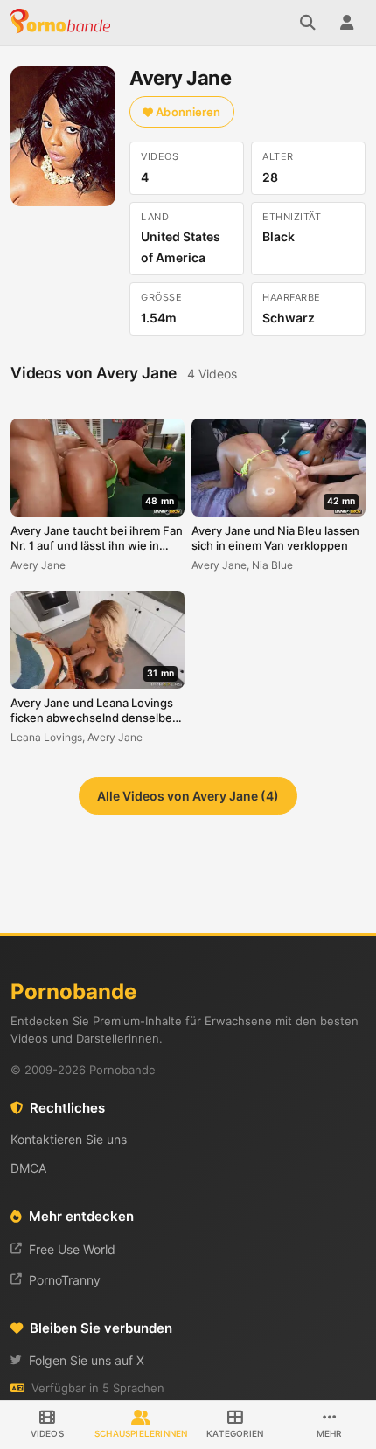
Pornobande (62, 23)
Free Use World (72, 1249)
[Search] (308, 22)
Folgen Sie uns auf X (86, 1360)
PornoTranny (65, 1279)
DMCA (28, 1168)
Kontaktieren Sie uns (68, 1139)
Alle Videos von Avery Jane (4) (188, 795)
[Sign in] (346, 22)
